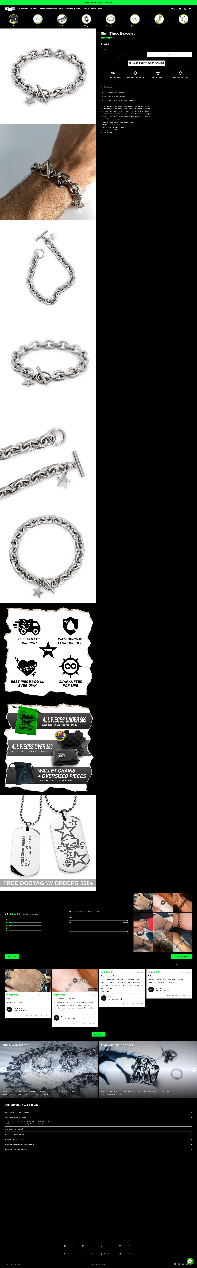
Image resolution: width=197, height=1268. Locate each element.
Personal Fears (15, 1264)
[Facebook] (175, 1264)
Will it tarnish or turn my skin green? (17, 1112)
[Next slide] (193, 1069)
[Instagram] (179, 1264)
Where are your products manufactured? (19, 1144)
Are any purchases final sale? (15, 1134)
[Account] (184, 8)
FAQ (105, 1246)
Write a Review (184, 957)
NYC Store (89, 1246)
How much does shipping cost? (16, 1149)
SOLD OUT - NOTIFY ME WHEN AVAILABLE (146, 63)
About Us (107, 1253)
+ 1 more (92, 989)
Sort (172, 965)
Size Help (108, 87)
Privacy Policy (128, 1253)
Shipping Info (72, 1253)
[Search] (180, 8)
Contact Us (71, 1246)
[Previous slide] (3, 1069)
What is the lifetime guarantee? (16, 1117)
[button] (146, 37)
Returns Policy (91, 1253)
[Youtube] (183, 1264)
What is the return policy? (14, 1129)
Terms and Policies (98, 1264)
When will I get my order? (14, 1139)
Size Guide (127, 1246)
